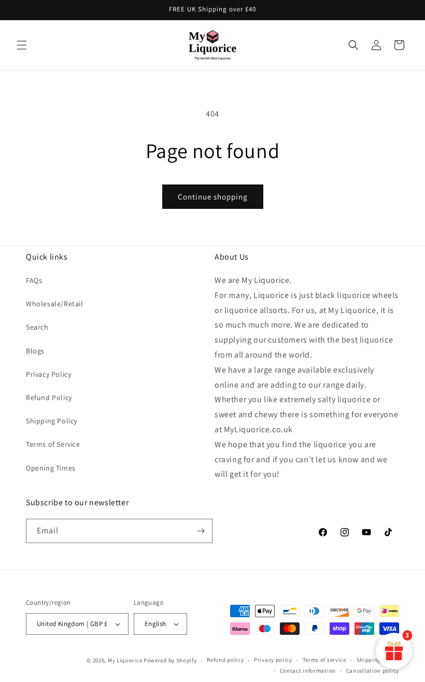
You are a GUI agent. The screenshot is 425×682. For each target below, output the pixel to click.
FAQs (34, 280)
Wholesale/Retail (54, 303)
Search (37, 327)
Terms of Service (53, 444)
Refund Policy (49, 397)
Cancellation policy (372, 670)
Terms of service (324, 659)
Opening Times (51, 468)
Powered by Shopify (170, 660)
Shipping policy (378, 659)
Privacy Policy (48, 374)
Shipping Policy (51, 420)
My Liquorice (125, 660)
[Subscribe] (200, 531)
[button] (21, 45)
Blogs (35, 351)
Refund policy (225, 659)
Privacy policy (273, 659)
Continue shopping (213, 197)
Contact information (308, 670)
